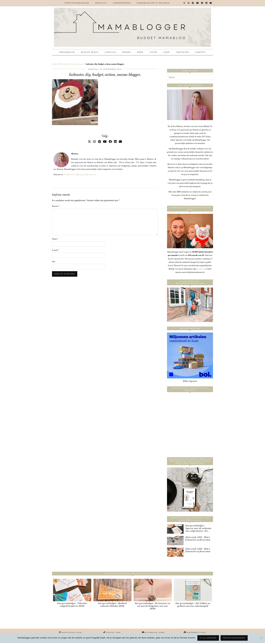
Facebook (92, 174)
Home (54, 64)
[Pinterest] (193, 3)
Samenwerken (122, 3)
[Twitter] (184, 3)
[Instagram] (189, 3)
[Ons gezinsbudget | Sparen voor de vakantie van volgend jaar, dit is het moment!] (175, 529)
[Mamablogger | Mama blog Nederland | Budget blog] (132, 27)
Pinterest (195, 633)
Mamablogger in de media (153, 3)
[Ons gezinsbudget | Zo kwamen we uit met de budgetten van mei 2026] (153, 590)
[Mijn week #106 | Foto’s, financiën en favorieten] (175, 552)
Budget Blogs (90, 52)
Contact (200, 52)
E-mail (55, 250)
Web (66, 174)
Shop (166, 52)
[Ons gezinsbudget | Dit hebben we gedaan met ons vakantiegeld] (193, 590)
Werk (140, 52)
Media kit (101, 3)
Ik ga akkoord (208, 638)
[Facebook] (202, 3)
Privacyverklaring (234, 638)
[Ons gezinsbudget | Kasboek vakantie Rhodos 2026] (112, 590)
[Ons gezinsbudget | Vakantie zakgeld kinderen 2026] (72, 590)
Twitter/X (73, 174)
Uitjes (153, 52)
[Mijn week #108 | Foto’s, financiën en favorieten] (175, 540)
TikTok (113, 633)
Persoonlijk (67, 52)
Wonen (126, 52)
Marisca (93, 69)
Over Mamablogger (76, 3)
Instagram (82, 174)
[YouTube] (197, 3)
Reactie (56, 206)
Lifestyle (110, 52)
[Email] (211, 3)
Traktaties (182, 52)
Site (53, 261)
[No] (261, 637)
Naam (55, 239)
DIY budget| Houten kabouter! (71, 64)
